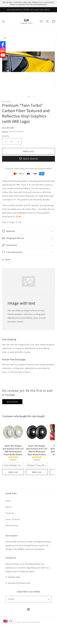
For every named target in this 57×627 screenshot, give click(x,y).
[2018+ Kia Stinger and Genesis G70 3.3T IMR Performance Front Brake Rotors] (13, 432)
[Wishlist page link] (41, 21)
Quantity (5, 136)
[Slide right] (35, 97)
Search (9, 507)
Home (8, 500)
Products (10, 513)
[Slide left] (22, 97)
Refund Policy (12, 525)
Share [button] (7, 259)
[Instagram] (3, 49)
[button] (3, 21)
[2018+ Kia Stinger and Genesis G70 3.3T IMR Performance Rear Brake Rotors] (36, 432)
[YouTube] (3, 55)
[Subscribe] (48, 599)
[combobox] (13, 465)
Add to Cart (13, 472)
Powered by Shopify (34, 622)
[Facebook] (3, 44)
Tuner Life (25, 622)
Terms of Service (13, 519)
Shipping (5, 131)
